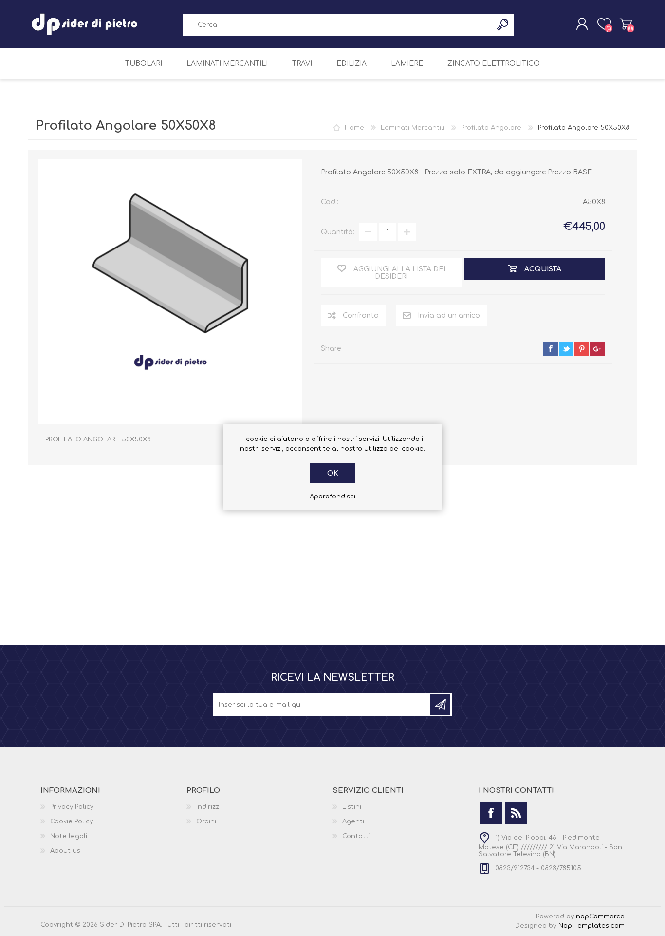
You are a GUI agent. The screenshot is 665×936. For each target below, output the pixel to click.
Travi (302, 63)
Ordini (206, 821)
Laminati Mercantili (227, 63)
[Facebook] (491, 813)
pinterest (581, 349)
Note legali (68, 836)
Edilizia (351, 63)
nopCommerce (600, 916)
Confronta (361, 315)
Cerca (503, 25)
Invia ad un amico (449, 315)
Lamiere (407, 63)
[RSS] (516, 813)
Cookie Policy (71, 821)
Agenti (353, 821)
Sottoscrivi (440, 704)
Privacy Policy (71, 806)
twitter (566, 349)
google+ (597, 349)
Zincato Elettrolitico (493, 63)
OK (332, 473)
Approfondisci (332, 496)
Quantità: (337, 232)
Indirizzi (208, 806)
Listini (351, 806)
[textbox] (337, 25)
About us (65, 850)
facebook (550, 349)
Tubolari (143, 63)
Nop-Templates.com (591, 925)
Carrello (626, 24)
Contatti (356, 836)
